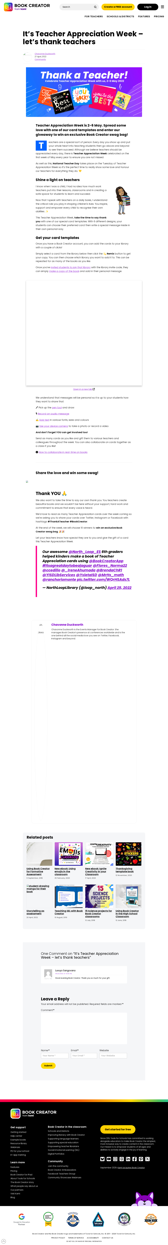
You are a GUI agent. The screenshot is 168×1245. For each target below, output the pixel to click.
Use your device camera (53, 426)
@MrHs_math (111, 574)
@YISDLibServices (58, 574)
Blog (12, 1197)
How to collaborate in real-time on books (63, 452)
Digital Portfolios (56, 1153)
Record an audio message (53, 413)
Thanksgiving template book (125, 870)
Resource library (18, 1143)
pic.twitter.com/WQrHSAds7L (103, 579)
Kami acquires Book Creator (131, 1167)
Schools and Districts (58, 1131)
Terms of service (76, 1238)
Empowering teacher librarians (63, 1146)
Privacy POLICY (58, 1238)
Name (45, 1050)
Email (75, 1050)
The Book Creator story (22, 1182)
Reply (47, 979)
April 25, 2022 (119, 587)
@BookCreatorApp (106, 560)
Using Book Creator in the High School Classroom (127, 913)
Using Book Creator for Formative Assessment (38, 871)
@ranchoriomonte (59, 579)
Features (14, 1167)
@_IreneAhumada (78, 570)
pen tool (57, 407)
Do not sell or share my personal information (84, 1241)
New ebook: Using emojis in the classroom (65, 871)
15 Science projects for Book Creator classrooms (98, 913)
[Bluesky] (102, 1159)
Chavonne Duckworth (45, 53)
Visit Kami (15, 1193)
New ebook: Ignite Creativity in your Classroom (95, 871)
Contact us (107, 1238)
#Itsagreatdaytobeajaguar (67, 565)
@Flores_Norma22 (110, 565)
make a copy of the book (64, 271)
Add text (44, 420)
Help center (16, 1135)
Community (40, 59)
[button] (162, 7)
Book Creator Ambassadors (62, 1169)
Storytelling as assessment (35, 912)
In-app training (18, 1154)
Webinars (15, 1147)
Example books (18, 1139)
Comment (47, 1010)
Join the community (58, 1166)
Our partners (16, 1189)
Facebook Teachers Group (61, 1173)
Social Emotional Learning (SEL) (63, 1150)
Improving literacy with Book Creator (66, 1134)
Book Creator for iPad (21, 1174)
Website (104, 1050)
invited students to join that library (71, 267)
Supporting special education (63, 1142)
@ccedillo (51, 570)
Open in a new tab (82, 389)
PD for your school (19, 1151)
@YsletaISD (86, 574)
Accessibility (93, 1238)
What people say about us (24, 1186)
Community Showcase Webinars (64, 1177)
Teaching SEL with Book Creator (69, 912)
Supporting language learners (63, 1138)
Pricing (13, 1170)
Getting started (18, 1132)
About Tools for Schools (22, 1178)
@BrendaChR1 (109, 570)
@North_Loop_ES (85, 551)
